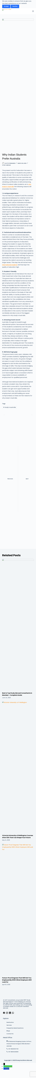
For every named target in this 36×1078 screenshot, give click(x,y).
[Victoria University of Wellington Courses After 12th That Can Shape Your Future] (18, 767)
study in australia (9, 407)
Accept (6, 6)
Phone (7, 1069)
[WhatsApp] (4, 1066)
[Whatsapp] (13, 1013)
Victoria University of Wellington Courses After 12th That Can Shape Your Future (17, 836)
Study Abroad (6, 165)
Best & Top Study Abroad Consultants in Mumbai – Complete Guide (17, 694)
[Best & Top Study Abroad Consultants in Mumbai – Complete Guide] (18, 624)
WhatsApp (8, 1066)
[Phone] (4, 1069)
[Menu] (33, 11)
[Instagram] (7, 1013)
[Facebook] (4, 1013)
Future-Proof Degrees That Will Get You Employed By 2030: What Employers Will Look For (17, 980)
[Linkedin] (10, 1013)
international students (9, 265)
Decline (14, 6)
